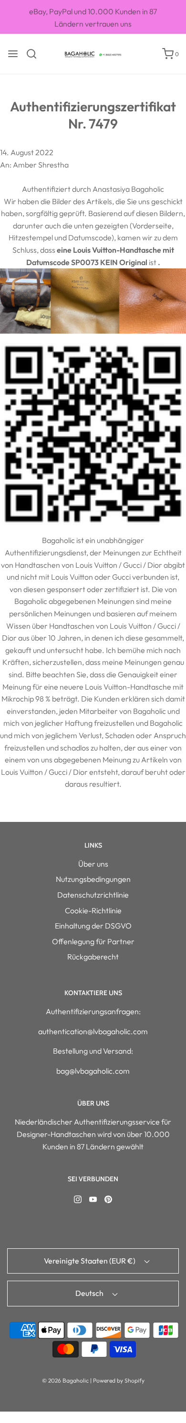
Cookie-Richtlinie (93, 910)
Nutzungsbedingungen (93, 879)
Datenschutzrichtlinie (93, 894)
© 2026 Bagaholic (65, 1380)
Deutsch (90, 1293)
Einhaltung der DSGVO (93, 925)
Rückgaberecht (93, 956)
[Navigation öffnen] (13, 54)
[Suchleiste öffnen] (35, 54)
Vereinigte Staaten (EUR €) (90, 1260)
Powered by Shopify (119, 1380)
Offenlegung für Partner (93, 941)
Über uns (93, 864)
